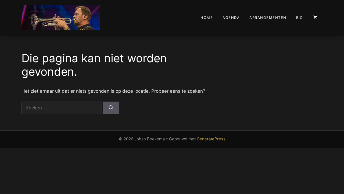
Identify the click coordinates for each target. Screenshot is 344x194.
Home (206, 17)
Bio (299, 17)
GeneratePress (211, 138)
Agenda (231, 17)
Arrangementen (267, 17)
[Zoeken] (111, 108)
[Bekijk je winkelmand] (315, 17)
